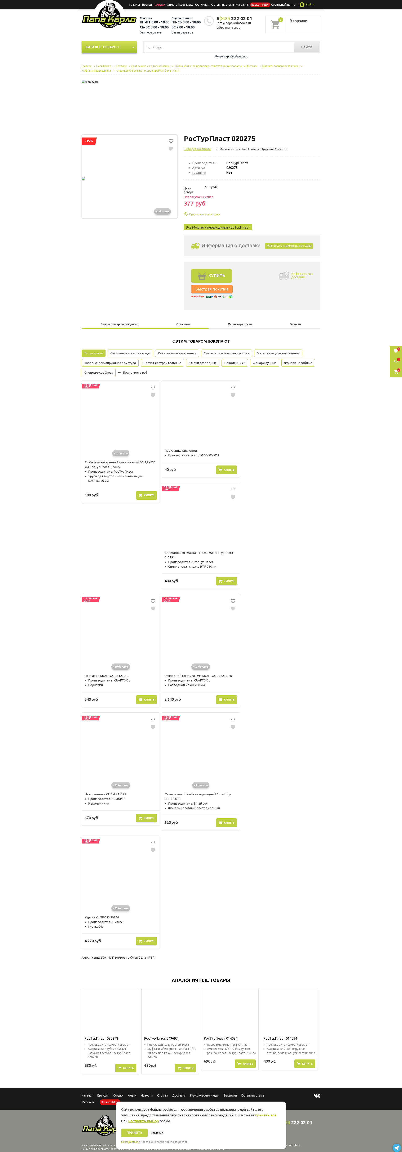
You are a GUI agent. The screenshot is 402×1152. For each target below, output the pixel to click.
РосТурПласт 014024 (220, 1038)
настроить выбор (143, 1121)
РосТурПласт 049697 (161, 1038)
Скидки (118, 1095)
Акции (132, 1095)
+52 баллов (201, 666)
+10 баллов (121, 666)
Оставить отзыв (222, 4)
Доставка (179, 1095)
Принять (134, 1133)
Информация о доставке (302, 275)
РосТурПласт (237, 163)
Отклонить (157, 1132)
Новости (147, 1095)
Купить (149, 495)
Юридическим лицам (204, 1095)
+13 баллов (121, 785)
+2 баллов (162, 211)
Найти (306, 47)
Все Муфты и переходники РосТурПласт (218, 227)
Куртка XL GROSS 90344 (102, 917)
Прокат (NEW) (260, 4)
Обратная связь (228, 27)
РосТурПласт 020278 (101, 1038)
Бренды (147, 4)
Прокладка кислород (181, 450)
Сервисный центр (283, 4)
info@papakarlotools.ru (234, 23)
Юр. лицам (202, 4)
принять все (265, 1115)
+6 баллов (201, 785)
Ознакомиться (129, 1141)
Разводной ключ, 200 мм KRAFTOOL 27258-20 (198, 676)
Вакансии (230, 1095)
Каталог (134, 4)
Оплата (162, 1095)
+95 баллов (121, 908)
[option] (110, 1031)
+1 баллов (121, 453)
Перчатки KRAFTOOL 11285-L (106, 676)
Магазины (88, 1102)
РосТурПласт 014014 (280, 1038)
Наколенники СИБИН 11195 (105, 794)
